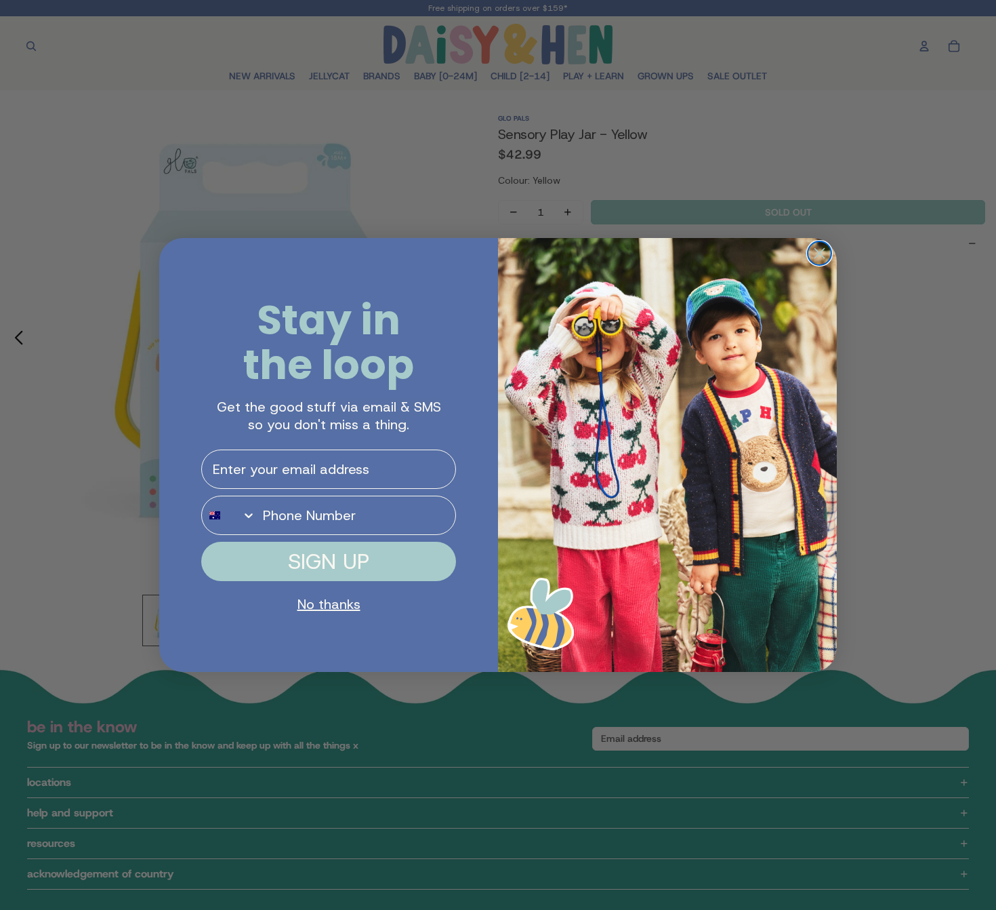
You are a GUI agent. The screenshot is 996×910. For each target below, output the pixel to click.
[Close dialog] (819, 253)
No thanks (328, 604)
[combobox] (229, 515)
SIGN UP (328, 561)
